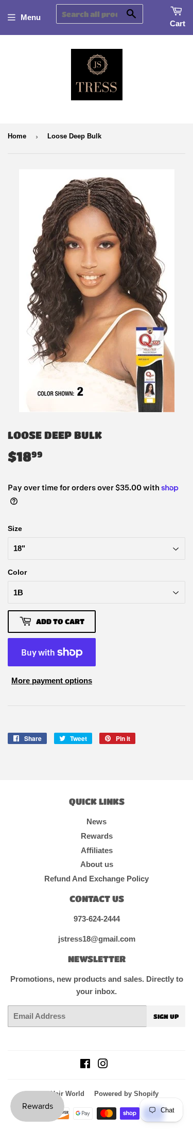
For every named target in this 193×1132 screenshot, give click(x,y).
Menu (31, 17)
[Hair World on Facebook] (85, 1064)
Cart (177, 23)
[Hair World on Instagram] (103, 1064)
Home (17, 136)
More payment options (51, 680)
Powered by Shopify (126, 1094)
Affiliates (97, 850)
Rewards (97, 836)
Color (17, 572)
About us (96, 864)
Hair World (67, 1094)
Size (15, 528)
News (96, 821)
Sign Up (166, 1016)
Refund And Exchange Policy (96, 878)
